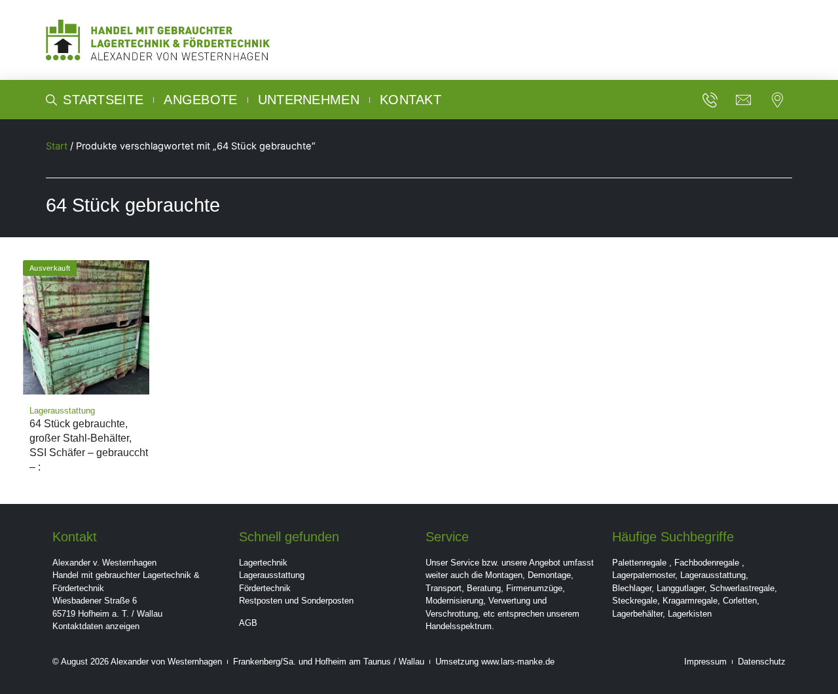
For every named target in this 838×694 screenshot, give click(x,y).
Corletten (740, 601)
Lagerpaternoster (643, 575)
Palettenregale (639, 563)
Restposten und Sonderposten (296, 601)
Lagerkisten (690, 614)
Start (56, 146)
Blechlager (631, 588)
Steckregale (634, 601)
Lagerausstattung (271, 575)
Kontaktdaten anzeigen (95, 626)
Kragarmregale (690, 601)
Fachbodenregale (706, 563)
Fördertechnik (265, 588)
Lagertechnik (263, 563)
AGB (248, 623)
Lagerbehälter (637, 614)
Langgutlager (680, 588)
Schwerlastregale (742, 588)
